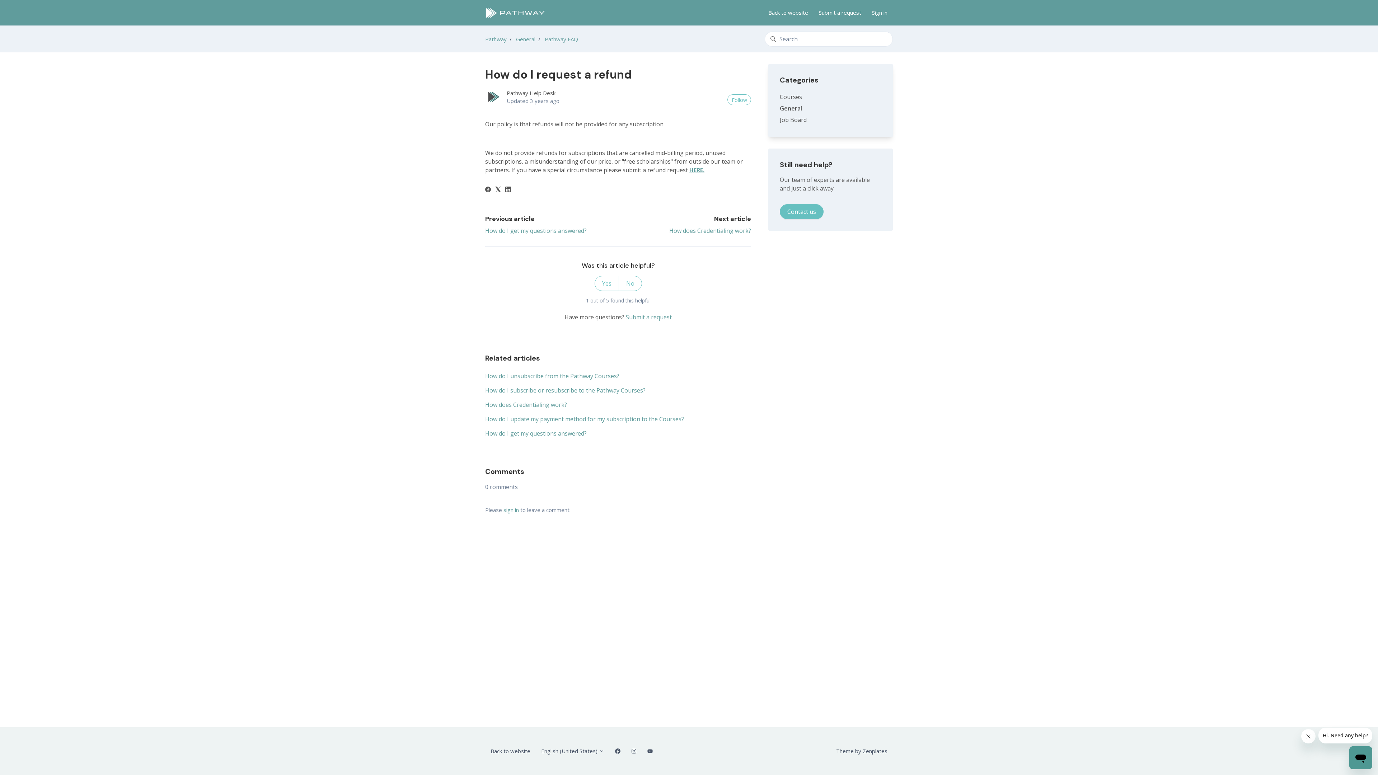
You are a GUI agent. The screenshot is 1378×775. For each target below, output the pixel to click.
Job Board (793, 120)
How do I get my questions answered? (536, 231)
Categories (799, 80)
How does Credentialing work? (710, 231)
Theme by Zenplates (861, 751)
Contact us (801, 212)
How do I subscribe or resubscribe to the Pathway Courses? (565, 390)
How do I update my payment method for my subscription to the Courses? (584, 419)
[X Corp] (498, 190)
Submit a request (840, 12)
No (630, 283)
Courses (791, 97)
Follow (739, 100)
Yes (606, 283)
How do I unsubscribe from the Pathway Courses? (552, 376)
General (525, 39)
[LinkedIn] (508, 190)
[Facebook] (488, 190)
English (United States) (570, 751)
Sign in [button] (879, 12)
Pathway (496, 39)
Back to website (788, 12)
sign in (511, 509)
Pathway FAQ (561, 39)
